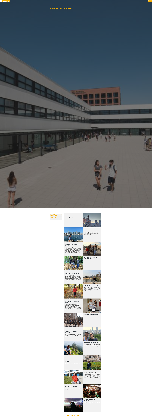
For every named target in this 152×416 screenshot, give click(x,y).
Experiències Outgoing (74, 4)
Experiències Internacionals (66, 4)
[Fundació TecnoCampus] (5, 1)
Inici (50, 4)
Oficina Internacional (58, 4)
